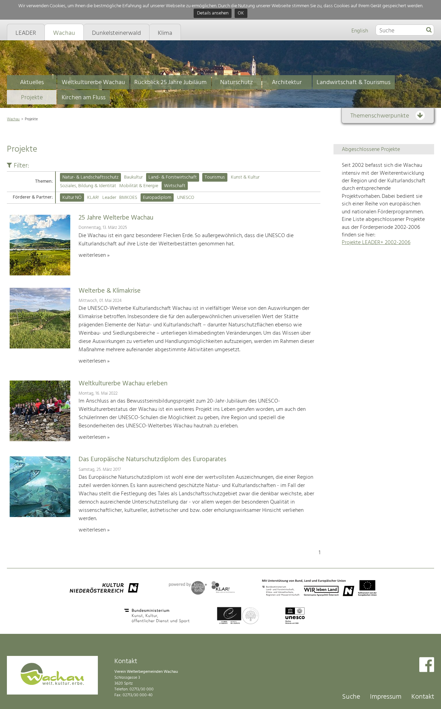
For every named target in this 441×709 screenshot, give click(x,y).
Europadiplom (157, 198)
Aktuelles (32, 83)
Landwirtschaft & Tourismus (353, 83)
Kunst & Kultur (245, 177)
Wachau (13, 119)
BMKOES (128, 198)
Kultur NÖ (72, 198)
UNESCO (185, 198)
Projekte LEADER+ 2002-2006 (376, 242)
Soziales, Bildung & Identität (88, 186)
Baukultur (133, 177)
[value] (429, 30)
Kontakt (422, 696)
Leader (109, 198)
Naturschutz (236, 83)
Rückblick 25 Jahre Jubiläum (170, 83)
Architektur (287, 83)
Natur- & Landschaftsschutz (90, 177)
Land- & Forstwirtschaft (172, 177)
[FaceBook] (426, 665)
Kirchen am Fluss (83, 98)
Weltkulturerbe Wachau (93, 83)
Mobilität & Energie (138, 186)
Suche (351, 696)
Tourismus (215, 177)
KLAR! (93, 198)
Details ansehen (212, 14)
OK (241, 14)
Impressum (385, 696)
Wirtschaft (174, 186)
